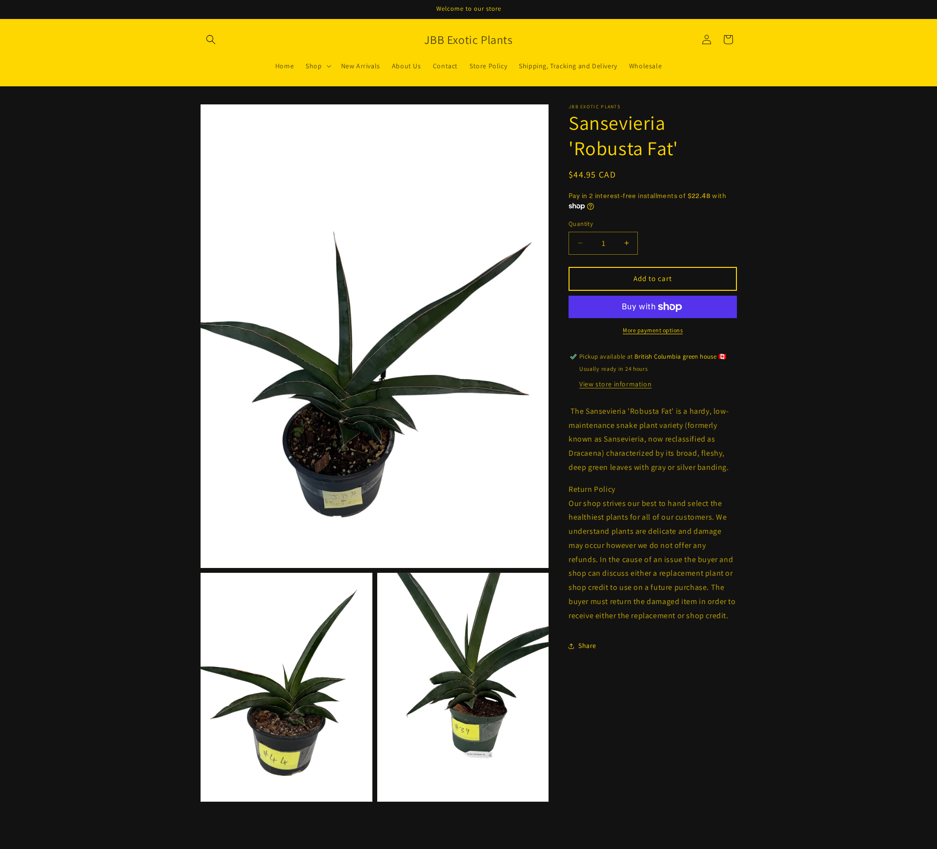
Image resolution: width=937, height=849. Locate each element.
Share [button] (587, 645)
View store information (615, 384)
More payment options (653, 330)
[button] (211, 39)
